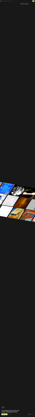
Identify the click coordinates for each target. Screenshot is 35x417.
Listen (9, 414)
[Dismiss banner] (33, 3)
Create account (4, 414)
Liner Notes (29, 414)
